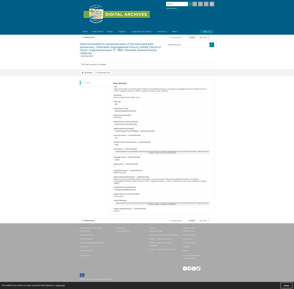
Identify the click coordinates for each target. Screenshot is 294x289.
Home (85, 31)
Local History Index (87, 56)
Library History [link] (84, 246)
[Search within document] (211, 44)
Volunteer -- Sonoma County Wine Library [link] (162, 249)
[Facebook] (189, 268)
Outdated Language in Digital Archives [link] (92, 243)
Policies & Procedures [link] (122, 231)
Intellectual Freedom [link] (86, 250)
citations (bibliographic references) (125, 111)
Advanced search (171, 8)
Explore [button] (122, 31)
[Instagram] (194, 268)
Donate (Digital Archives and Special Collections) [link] (164, 235)
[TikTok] (198, 268)
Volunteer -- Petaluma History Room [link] (160, 239)
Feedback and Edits (189, 258)
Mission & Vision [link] (85, 231)
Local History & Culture (147, 131)
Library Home (97, 31)
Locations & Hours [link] (188, 231)
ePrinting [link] (186, 250)
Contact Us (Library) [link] (189, 235)
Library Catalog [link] (84, 255)
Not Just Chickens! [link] (189, 243)
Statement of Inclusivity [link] (87, 235)
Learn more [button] (60, 285)
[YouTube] (185, 268)
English (117, 160)
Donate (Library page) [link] (156, 231)
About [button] (109, 31)
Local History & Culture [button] (141, 31)
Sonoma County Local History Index (126, 124)
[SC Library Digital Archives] (116, 14)
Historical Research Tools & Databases (126, 131)
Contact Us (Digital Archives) (191, 255)
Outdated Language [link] (86, 239)
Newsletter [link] (186, 246)
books (117, 144)
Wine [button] (174, 31)
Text (116, 104)
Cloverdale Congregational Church (125, 189)
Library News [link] (187, 239)
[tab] (95, 82)
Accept (286, 285)
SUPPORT (152, 228)
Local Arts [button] (161, 31)
